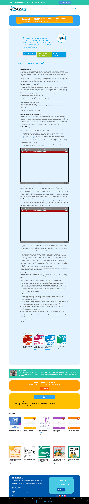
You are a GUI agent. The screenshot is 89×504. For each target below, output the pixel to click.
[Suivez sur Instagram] (65, 496)
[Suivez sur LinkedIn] (62, 496)
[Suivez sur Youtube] (60, 496)
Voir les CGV (14, 491)
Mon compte (71, 8)
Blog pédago (42, 21)
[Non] (87, 500)
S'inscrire (61, 489)
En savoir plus (47, 501)
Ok (39, 501)
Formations (54, 8)
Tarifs (64, 8)
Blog (60, 8)
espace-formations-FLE (52, 21)
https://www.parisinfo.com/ (27, 137)
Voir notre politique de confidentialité (20, 492)
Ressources (46, 8)
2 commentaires (62, 21)
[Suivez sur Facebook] (57, 496)
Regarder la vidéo (29, 53)
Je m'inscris (44, 388)
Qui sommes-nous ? (16, 487)
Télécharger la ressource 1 (43, 54)
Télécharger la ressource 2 (57, 54)
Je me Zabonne (65, 2)
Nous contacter (15, 488)
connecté (24, 405)
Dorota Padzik (28, 21)
